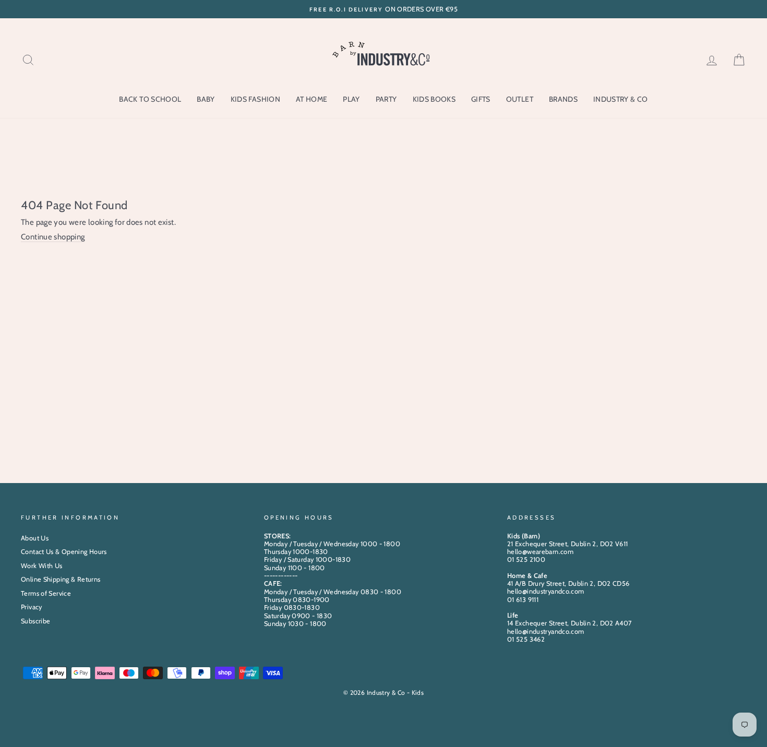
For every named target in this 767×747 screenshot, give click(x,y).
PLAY (351, 99)
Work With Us (42, 566)
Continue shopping (53, 237)
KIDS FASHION (255, 99)
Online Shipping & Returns (60, 579)
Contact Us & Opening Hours (64, 552)
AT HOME (311, 99)
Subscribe (35, 621)
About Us (35, 538)
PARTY (386, 99)
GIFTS (480, 99)
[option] (383, 9)
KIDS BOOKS (434, 99)
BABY (205, 99)
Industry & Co (620, 99)
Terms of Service (46, 593)
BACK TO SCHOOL (150, 99)
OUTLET (519, 99)
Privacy (31, 607)
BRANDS (563, 99)
